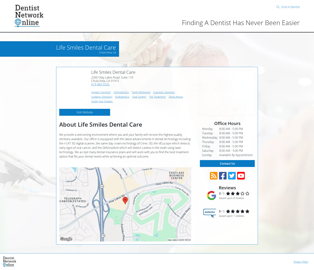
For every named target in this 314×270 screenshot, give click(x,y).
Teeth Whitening (141, 92)
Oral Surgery (139, 96)
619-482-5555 (100, 84)
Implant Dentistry (101, 92)
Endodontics (122, 96)
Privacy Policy (301, 261)
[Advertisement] (227, 93)
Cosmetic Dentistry (164, 92)
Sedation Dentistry (101, 96)
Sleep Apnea (176, 96)
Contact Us (227, 164)
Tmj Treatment (157, 96)
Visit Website (85, 112)
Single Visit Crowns (102, 101)
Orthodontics (121, 92)
